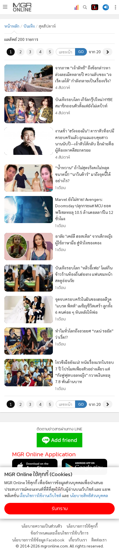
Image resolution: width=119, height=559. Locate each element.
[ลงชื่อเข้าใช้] (106, 7)
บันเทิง (29, 25)
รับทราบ (60, 508)
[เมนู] (5, 6)
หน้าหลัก (11, 25)
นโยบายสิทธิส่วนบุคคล (89, 495)
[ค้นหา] (85, 7)
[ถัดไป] (107, 52)
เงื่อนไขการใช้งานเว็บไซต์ (40, 495)
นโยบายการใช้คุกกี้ (82, 525)
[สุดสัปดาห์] (22, 7)
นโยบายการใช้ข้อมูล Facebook (38, 539)
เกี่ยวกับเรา (78, 539)
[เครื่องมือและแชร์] (116, 7)
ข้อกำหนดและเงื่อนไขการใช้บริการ (59, 532)
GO (81, 52)
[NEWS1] (94, 7)
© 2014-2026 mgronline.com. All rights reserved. (60, 545)
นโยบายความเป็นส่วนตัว (41, 525)
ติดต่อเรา (99, 539)
